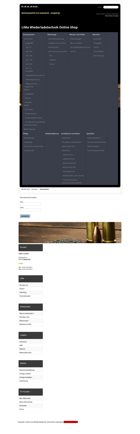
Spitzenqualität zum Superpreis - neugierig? (41, 13)
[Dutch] (26, 7)
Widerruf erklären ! (71, 422)
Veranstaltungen (24, 296)
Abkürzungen (23, 321)
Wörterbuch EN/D (25, 324)
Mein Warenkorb (24, 398)
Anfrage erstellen (25, 374)
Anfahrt (21, 289)
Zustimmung (23, 381)
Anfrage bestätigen (25, 377)
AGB (21, 345)
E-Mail (21, 263)
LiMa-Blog (22, 292)
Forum (21, 409)
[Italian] (34, 7)
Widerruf (22, 349)
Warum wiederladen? (26, 313)
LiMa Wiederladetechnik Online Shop (50, 27)
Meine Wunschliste (25, 402)
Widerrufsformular (25, 352)
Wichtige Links (24, 317)
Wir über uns (23, 285)
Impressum (23, 342)
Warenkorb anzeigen (111, 16)
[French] (32, 7)
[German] (23, 7)
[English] (29, 7)
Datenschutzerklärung (26, 370)
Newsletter (23, 405)
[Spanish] (37, 7)
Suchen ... (100, 7)
